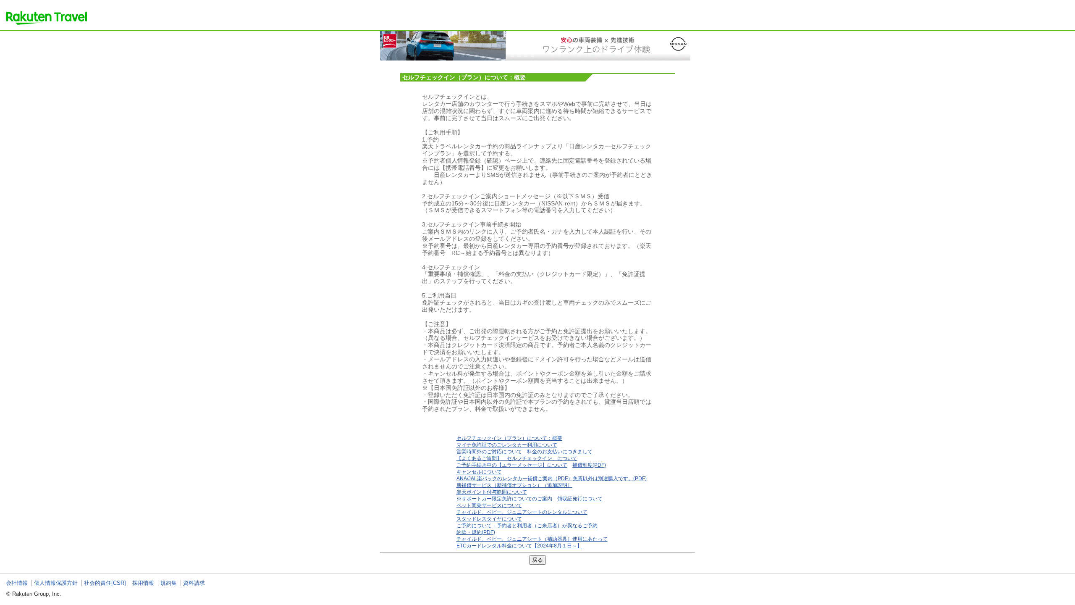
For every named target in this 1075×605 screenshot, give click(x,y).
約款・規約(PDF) (475, 532)
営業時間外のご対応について (489, 452)
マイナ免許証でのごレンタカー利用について (506, 445)
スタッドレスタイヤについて (489, 519)
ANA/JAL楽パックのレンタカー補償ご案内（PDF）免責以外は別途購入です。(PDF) (551, 478)
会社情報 (17, 583)
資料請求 (194, 583)
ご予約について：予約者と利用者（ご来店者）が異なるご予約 (527, 526)
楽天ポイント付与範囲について (491, 492)
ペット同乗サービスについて (489, 505)
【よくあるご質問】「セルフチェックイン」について (516, 458)
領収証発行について (580, 499)
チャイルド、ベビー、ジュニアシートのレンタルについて (521, 512)
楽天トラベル (46, 18)
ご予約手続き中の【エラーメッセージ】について (511, 465)
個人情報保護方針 (56, 583)
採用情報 (143, 583)
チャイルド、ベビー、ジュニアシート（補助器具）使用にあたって (532, 539)
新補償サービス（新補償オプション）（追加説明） (514, 485)
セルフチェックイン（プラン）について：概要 (509, 438)
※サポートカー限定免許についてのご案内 (504, 499)
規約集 (168, 583)
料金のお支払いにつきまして (560, 452)
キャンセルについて (479, 472)
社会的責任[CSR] (105, 583)
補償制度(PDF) (589, 465)
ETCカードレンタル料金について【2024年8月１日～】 (519, 546)
